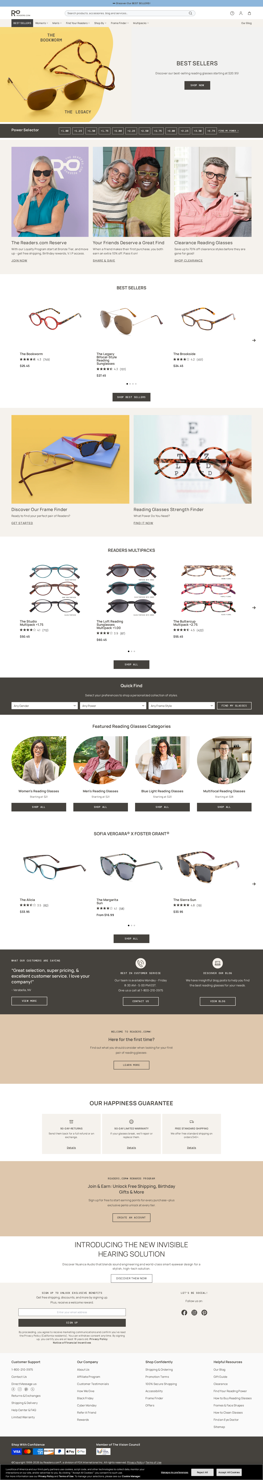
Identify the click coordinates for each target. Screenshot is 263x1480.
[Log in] (241, 13)
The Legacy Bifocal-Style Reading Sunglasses (107, 358)
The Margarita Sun (107, 901)
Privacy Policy (135, 1462)
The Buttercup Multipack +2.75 (185, 623)
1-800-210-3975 (22, 1369)
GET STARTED (22, 523)
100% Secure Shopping (161, 1384)
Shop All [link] (38, 807)
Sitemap (219, 1427)
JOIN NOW (19, 260)
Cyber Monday (86, 1405)
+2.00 (118, 130)
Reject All (202, 1472)
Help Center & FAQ (23, 1410)
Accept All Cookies (229, 1472)
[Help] (232, 13)
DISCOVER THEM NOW (131, 1278)
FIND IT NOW (143, 523)
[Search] (190, 13)
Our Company (87, 1361)
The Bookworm (31, 353)
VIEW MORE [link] (29, 1000)
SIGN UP (72, 1322)
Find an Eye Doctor (226, 1420)
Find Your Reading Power (230, 1391)
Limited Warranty (23, 1417)
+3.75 (211, 130)
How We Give (85, 1391)
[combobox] (130, 13)
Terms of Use (153, 1462)
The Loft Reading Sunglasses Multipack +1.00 (110, 624)
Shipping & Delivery (24, 1403)
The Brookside (184, 353)
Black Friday (85, 1398)
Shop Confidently (159, 1361)
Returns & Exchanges (25, 1396)
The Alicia (27, 899)
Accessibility (154, 1391)
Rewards (83, 1420)
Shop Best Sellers (131, 397)
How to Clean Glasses (228, 1412)
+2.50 (144, 130)
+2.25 (131, 130)
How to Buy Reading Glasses (233, 1398)
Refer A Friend (86, 1412)
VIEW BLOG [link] (217, 1001)
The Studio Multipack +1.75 (31, 623)
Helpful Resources (228, 1361)
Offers (149, 1405)
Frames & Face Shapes (229, 1405)
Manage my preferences (174, 1472)
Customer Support (25, 1361)
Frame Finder (154, 1398)
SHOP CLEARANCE (188, 260)
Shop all (131, 938)
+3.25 (184, 130)
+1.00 (64, 130)
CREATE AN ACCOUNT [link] (131, 1217)
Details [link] (71, 1147)
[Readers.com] (20, 13)
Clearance (221, 1384)
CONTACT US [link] (140, 1001)
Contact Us (19, 1377)
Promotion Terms (157, 1377)
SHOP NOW (197, 85)
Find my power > (229, 130)
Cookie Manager (131, 1476)
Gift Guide (220, 1377)
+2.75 (158, 130)
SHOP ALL (131, 664)
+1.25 (78, 130)
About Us (83, 1369)
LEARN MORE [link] (131, 1065)
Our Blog (219, 1369)
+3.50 (197, 130)
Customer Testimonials (93, 1384)
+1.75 (104, 130)
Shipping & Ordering (159, 1369)
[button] (41, 23)
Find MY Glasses (234, 705)
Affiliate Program (88, 1377)
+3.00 (171, 130)
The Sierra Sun (184, 899)
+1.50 (91, 130)
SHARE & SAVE (104, 260)
